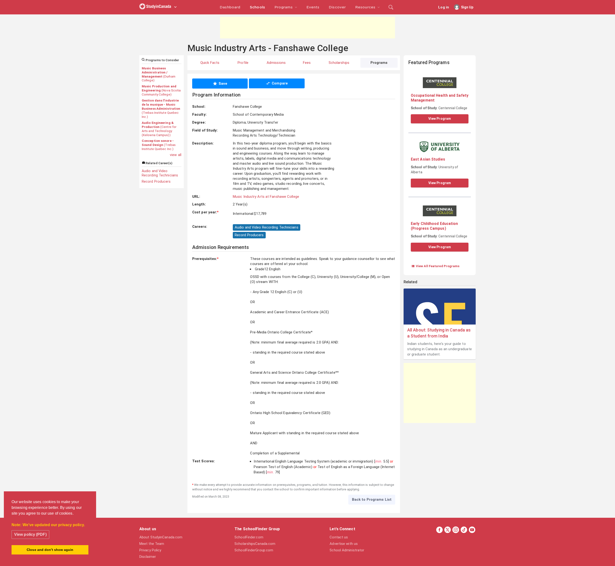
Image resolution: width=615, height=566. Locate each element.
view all (175, 155)
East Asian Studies (428, 159)
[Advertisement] (307, 27)
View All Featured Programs (435, 266)
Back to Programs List (372, 499)
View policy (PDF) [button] (30, 534)
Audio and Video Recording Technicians (160, 173)
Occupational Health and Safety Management (439, 97)
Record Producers (156, 181)
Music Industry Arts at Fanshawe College (266, 196)
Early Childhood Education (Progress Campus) (434, 226)
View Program (439, 118)
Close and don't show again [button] (50, 550)
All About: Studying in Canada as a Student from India (439, 332)
